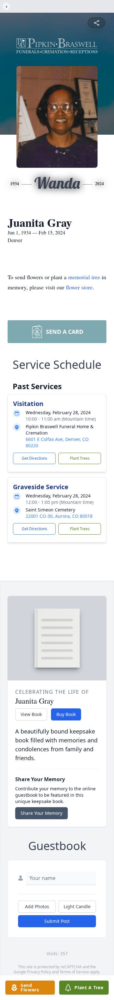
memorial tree (84, 277)
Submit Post (57, 921)
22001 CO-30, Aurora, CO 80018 (59, 516)
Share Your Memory (41, 813)
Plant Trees (80, 458)
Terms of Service (74, 972)
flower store (79, 287)
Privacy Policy (39, 972)
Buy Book (66, 714)
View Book (31, 714)
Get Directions (34, 458)
